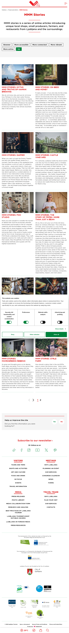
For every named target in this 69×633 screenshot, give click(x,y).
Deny (12, 334)
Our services (51, 472)
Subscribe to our (34, 440)
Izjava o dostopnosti (25, 624)
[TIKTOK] (14, 450)
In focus (18, 479)
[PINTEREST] (55, 450)
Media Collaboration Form (18, 503)
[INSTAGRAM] (28, 450)
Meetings (51, 460)
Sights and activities (18, 468)
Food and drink (13, 10)
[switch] (26, 322)
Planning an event (51, 468)
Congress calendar (51, 475)
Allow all (56, 334)
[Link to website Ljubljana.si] (34, 572)
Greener (6, 45)
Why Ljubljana (50, 465)
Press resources (18, 525)
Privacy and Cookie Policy (56, 624)
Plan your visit (50, 500)
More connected (39, 45)
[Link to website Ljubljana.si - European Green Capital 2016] (23, 589)
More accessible (21, 45)
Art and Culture (18, 472)
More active (8, 49)
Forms (51, 483)
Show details (59, 329)
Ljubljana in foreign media (18, 522)
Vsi (19, 49)
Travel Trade (50, 492)
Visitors (4, 10)
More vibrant (56, 45)
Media (18, 492)
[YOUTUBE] (37, 450)
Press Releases (18, 496)
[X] (46, 450)
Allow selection (34, 334)
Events (18, 483)
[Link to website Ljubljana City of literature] (43, 588)
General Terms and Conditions (39, 624)
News (51, 479)
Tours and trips (18, 465)
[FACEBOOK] (21, 450)
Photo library (18, 500)
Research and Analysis (18, 507)
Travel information (18, 486)
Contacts (51, 507)
